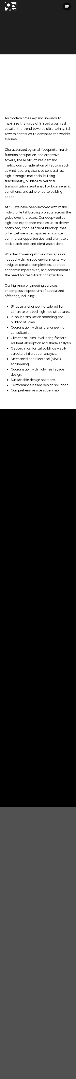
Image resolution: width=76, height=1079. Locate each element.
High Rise (13, 774)
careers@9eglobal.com (39, 1012)
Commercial (51, 774)
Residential (14, 782)
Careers (41, 1056)
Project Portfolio (41, 1045)
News (41, 1051)
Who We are (41, 1035)
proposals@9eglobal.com (40, 994)
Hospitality (51, 789)
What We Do (41, 1040)
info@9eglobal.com (40, 969)
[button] (67, 6)
